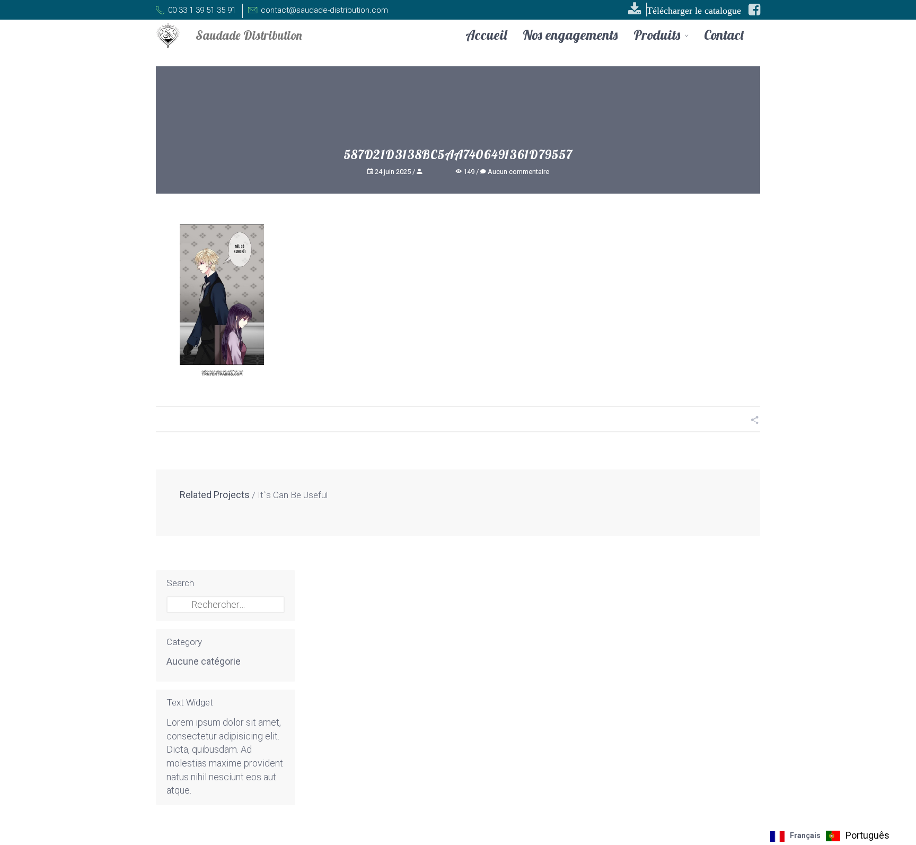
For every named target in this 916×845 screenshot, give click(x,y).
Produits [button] (658, 35)
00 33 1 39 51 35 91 (201, 10)
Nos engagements (570, 35)
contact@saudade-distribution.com (323, 10)
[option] (858, 836)
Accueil (486, 35)
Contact (724, 35)
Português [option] (867, 835)
